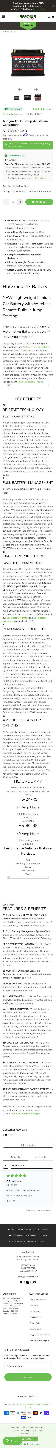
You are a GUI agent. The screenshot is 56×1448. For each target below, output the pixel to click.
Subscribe (28, 1377)
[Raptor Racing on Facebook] (24, 1283)
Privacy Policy (35, 1323)
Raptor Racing (19, 1404)
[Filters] (6, 1166)
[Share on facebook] (8, 1201)
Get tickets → (39, 9)
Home (6, 31)
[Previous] (20, 89)
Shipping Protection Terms (40, 1335)
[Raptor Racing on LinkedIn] (31, 1283)
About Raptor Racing (38, 1300)
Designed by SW (33, 1404)
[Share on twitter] (14, 1201)
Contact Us (34, 1305)
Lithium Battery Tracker (31, 381)
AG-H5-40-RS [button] (33, 114)
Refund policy (41, 178)
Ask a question (28, 1145)
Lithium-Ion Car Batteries (37, 347)
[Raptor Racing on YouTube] (34, 1283)
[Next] (36, 89)
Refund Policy (35, 1311)
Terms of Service (36, 1329)
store (14, 159)
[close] (53, 6)
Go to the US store (27, 1438)
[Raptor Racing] (28, 17)
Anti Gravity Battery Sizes (16, 186)
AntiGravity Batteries (12, 114)
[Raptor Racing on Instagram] (27, 1283)
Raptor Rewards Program (39, 1340)
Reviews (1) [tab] (15, 1157)
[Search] (49, 17)
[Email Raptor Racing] (20, 1283)
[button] (28, 26)
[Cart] (52, 17)
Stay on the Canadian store (28, 1444)
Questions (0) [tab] (40, 1157)
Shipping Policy (36, 1317)
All (14, 31)
